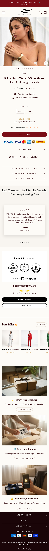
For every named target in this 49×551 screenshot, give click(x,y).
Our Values (24, 508)
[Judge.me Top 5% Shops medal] (36, 268)
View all (41, 324)
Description (24, 149)
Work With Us (24, 526)
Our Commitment (24, 459)
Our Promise (24, 409)
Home (24, 73)
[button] (20, 88)
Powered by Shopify (24, 549)
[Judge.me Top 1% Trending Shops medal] (24, 268)
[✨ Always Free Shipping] (24, 381)
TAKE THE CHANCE (24, 531)
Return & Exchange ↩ (24, 173)
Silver (29, 111)
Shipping (17, 122)
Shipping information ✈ (24, 169)
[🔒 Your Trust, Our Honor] (24, 480)
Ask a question (24, 178)
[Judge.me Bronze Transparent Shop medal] (13, 268)
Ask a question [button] (24, 305)
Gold (20, 111)
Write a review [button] (24, 299)
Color (24, 106)
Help (23, 521)
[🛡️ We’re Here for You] (24, 430)
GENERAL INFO (23, 515)
